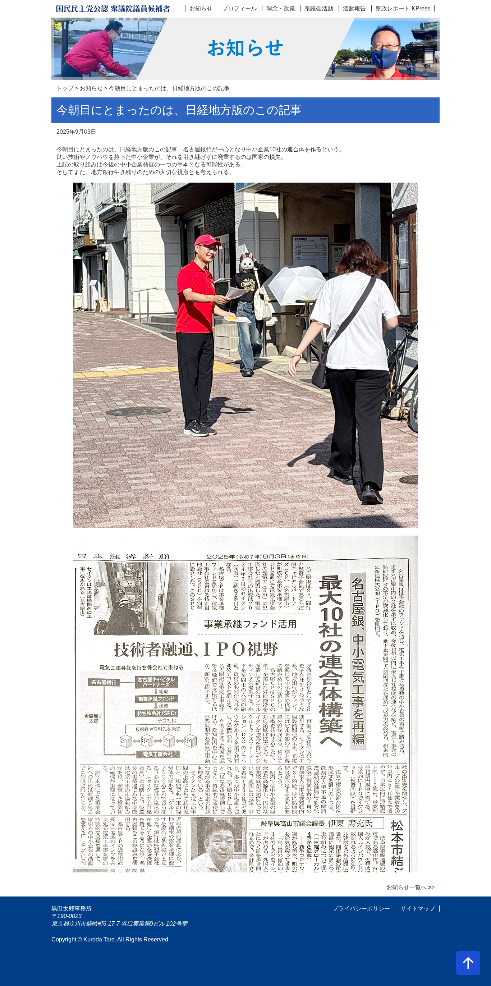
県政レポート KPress (403, 8)
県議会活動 (318, 8)
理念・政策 (280, 8)
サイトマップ (417, 908)
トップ (65, 88)
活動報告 (354, 8)
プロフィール (239, 8)
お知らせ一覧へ (410, 887)
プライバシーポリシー (361, 908)
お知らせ (200, 8)
